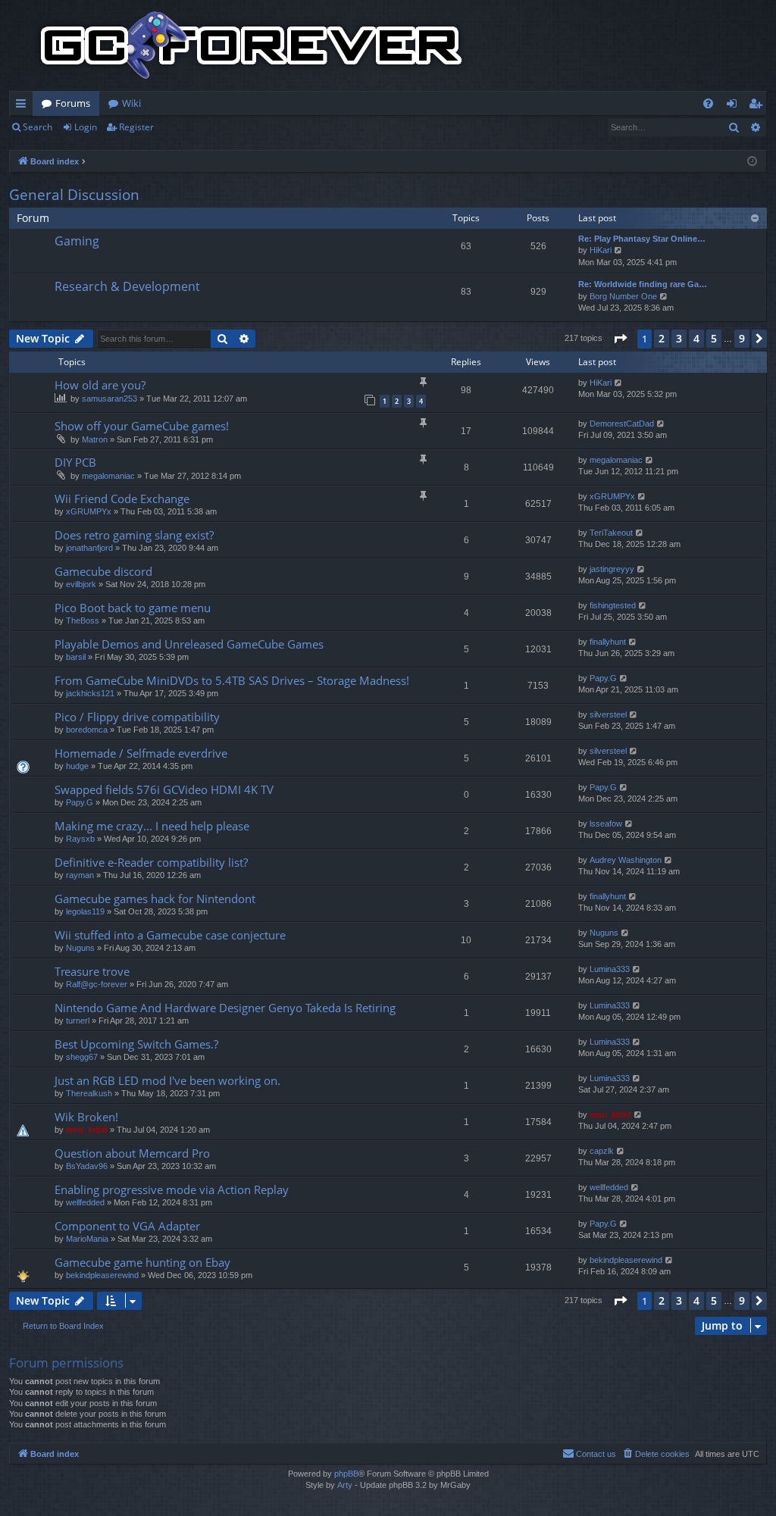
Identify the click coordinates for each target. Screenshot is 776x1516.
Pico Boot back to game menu (133, 607)
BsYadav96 (87, 1166)
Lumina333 (610, 969)
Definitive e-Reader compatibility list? (151, 862)
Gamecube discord (103, 571)
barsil (76, 656)
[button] (620, 339)
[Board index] (251, 45)
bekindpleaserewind (102, 1275)
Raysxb (80, 838)
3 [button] (679, 338)
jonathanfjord (89, 547)
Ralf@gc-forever (96, 984)
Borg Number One (623, 296)
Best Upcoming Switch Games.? (136, 1044)
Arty (344, 1484)
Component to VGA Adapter (127, 1225)
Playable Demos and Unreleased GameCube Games (189, 644)
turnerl (77, 1020)
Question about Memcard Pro (132, 1153)
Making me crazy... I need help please (152, 825)
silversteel (608, 714)
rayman (80, 875)
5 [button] (714, 338)
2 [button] (662, 338)
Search (37, 126)
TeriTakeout (611, 532)
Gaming (77, 241)
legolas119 (85, 911)
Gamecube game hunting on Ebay (142, 1262)
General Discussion (74, 195)
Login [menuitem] (734, 106)
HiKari (601, 250)
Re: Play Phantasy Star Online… (642, 238)
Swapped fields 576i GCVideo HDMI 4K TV (164, 789)
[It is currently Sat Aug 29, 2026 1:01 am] (752, 161)
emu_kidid (87, 1129)
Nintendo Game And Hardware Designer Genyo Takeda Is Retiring (225, 1007)
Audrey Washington (626, 859)
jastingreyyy (612, 569)
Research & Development (127, 286)
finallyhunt (608, 641)
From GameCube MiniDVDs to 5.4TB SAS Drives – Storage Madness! (232, 680)
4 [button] (696, 338)
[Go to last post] (619, 383)
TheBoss (82, 620)
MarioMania (87, 1238)
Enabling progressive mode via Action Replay (172, 1189)
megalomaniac (108, 475)
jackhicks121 (90, 693)
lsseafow (606, 823)
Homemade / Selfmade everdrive (141, 753)
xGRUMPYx (88, 511)
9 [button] (742, 338)
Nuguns (80, 947)
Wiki (131, 103)
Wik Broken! (86, 1116)
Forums (72, 103)
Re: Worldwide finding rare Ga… (642, 284)
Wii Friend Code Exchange (122, 498)
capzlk (602, 1150)
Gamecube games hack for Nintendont (155, 898)
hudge (77, 766)
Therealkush (89, 1093)
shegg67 (82, 1056)
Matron (95, 439)
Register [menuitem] (758, 106)
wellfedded (85, 1202)
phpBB (346, 1473)
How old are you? (100, 384)
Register (136, 126)
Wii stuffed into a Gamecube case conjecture (170, 934)
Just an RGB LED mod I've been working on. (167, 1080)
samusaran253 (109, 398)
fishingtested (613, 605)
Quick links (24, 106)
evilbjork (81, 584)
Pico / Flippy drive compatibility (137, 716)
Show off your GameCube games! (142, 425)
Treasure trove (92, 971)
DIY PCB (75, 462)
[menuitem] (708, 103)
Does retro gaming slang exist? (134, 534)
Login (85, 126)
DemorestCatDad (622, 423)
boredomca (87, 729)
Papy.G (603, 678)
